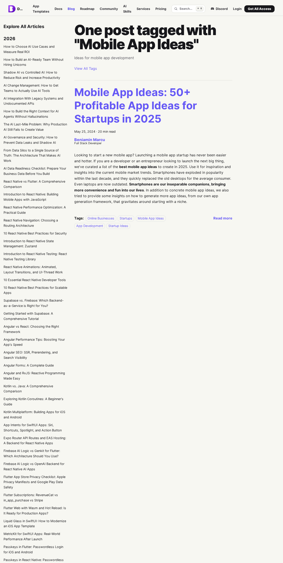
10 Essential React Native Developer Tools (35, 280)
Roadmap (87, 9)
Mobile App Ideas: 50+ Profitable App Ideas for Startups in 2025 (135, 105)
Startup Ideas (118, 226)
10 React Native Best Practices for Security (35, 233)
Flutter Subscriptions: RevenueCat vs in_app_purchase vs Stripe (31, 497)
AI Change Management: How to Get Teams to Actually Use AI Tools (31, 88)
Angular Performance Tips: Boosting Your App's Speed (34, 342)
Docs (58, 9)
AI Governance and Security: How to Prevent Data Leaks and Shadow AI (30, 139)
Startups (126, 218)
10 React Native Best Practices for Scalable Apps (35, 290)
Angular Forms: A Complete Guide (29, 365)
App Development (89, 226)
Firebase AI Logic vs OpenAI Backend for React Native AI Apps (34, 466)
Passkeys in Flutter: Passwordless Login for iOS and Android (33, 549)
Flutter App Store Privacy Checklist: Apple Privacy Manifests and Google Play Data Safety (34, 482)
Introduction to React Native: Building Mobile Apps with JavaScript (31, 196)
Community (109, 9)
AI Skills (127, 8)
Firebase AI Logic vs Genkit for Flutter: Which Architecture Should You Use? (32, 453)
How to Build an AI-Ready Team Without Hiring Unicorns (33, 62)
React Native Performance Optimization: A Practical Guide (35, 209)
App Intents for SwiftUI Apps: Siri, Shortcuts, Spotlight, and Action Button (33, 427)
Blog (71, 9)
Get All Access (259, 9)
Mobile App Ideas (151, 218)
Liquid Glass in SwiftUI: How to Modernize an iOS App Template (35, 523)
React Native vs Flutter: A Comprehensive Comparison (34, 184)
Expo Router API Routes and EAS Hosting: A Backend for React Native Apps (35, 440)
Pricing (160, 9)
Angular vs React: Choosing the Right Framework (31, 329)
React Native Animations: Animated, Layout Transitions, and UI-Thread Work (33, 269)
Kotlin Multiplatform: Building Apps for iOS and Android (34, 414)
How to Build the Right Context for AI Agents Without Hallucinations (31, 113)
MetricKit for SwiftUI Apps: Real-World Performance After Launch (32, 536)
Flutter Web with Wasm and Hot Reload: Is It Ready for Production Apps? (35, 510)
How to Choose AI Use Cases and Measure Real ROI (29, 49)
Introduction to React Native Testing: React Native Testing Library (35, 256)
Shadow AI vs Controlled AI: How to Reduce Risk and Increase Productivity (32, 74)
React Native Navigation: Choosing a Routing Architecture (31, 222)
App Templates (41, 8)
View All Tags (85, 68)
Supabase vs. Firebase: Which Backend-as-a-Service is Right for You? (34, 303)
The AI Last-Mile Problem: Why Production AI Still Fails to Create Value (35, 126)
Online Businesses (101, 218)
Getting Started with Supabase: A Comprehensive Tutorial (28, 316)
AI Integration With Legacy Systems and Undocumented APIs (33, 101)
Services (143, 9)
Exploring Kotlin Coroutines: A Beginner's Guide (33, 401)
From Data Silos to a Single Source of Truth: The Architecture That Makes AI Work (32, 155)
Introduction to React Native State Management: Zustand (29, 243)
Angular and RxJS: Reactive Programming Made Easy (34, 375)
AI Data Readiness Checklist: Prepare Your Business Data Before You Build (35, 171)
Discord (222, 9)
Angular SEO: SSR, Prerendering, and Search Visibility (31, 354)
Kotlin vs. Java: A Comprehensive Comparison (28, 388)
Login (237, 9)
